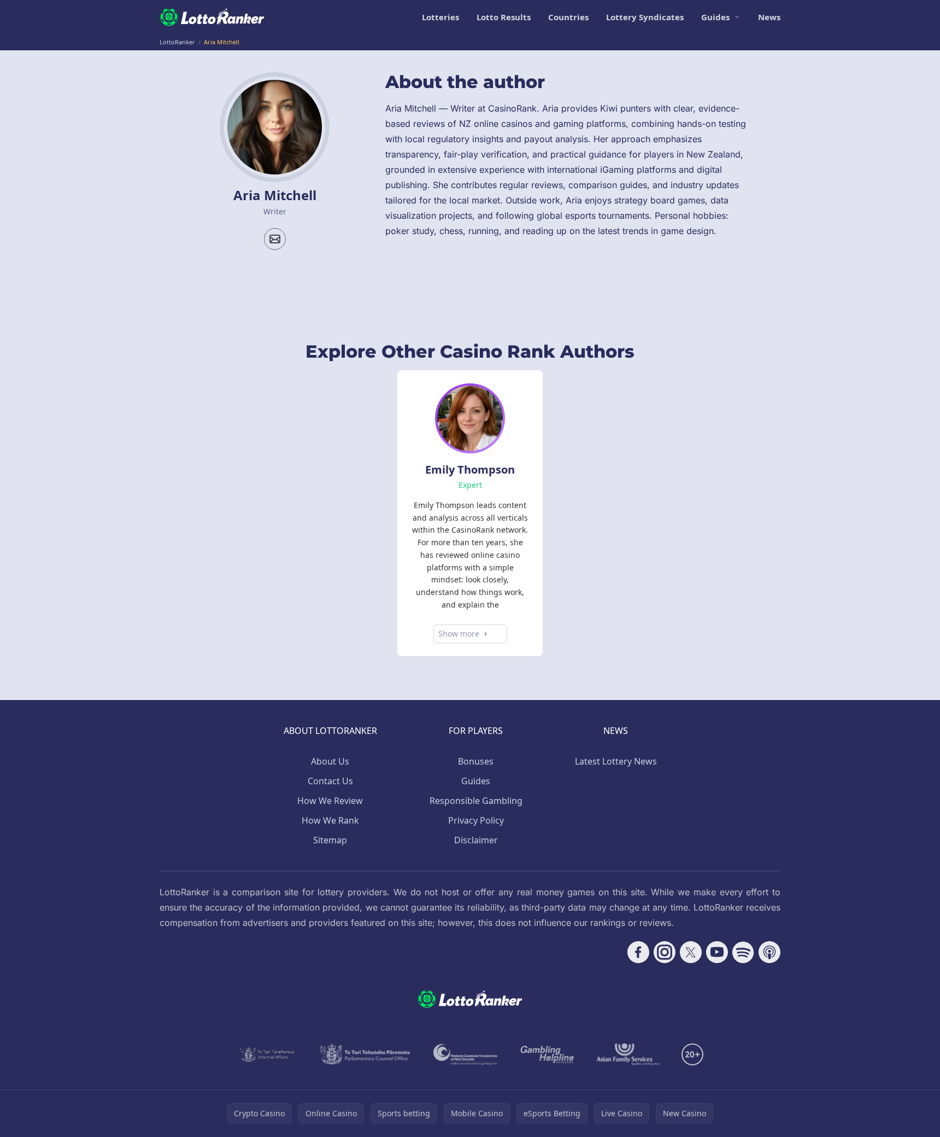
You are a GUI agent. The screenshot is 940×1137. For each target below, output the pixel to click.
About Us (330, 761)
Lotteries (440, 16)
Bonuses (476, 761)
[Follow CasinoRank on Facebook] (638, 952)
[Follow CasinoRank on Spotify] (743, 952)
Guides (715, 16)
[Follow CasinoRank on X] (691, 952)
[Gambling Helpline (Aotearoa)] (547, 1054)
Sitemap (330, 840)
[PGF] (465, 1054)
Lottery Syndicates (645, 16)
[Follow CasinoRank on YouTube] (717, 952)
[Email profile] (275, 239)
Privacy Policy (476, 820)
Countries (568, 16)
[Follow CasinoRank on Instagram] (664, 952)
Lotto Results (504, 16)
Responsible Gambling (476, 801)
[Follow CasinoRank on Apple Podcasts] (769, 952)
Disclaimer (476, 840)
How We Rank (330, 820)
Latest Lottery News (616, 761)
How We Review (330, 801)
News (769, 16)
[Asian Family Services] (628, 1054)
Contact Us (330, 781)
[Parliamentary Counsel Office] (365, 1054)
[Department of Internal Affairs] (267, 1054)
